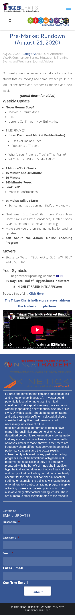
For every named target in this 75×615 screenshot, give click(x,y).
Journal (38, 61)
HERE (59, 276)
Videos (49, 61)
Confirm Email (15, 582)
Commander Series (25, 58)
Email (8, 553)
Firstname (11, 522)
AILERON (42, 54)
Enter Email (13, 568)
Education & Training (54, 58)
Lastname (11, 537)
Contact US (10, 511)
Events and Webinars (17, 61)
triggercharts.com (26, 607)
